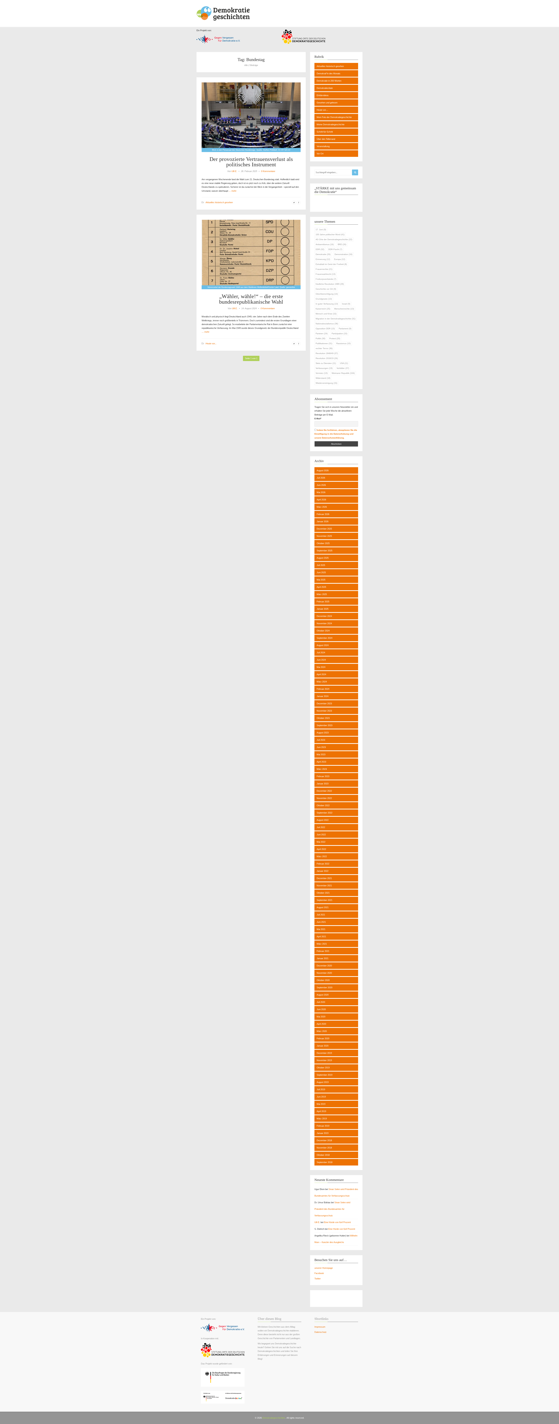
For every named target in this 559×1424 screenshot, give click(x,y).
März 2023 (322, 769)
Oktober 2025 (323, 543)
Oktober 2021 (323, 893)
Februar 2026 (323, 514)
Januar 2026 (322, 521)
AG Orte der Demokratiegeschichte (334, 239)
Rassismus (343, 343)
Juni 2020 (321, 1009)
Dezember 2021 (324, 878)
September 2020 (324, 987)
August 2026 (323, 470)
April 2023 (321, 761)
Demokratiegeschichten (273, 1418)
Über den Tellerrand (326, 139)
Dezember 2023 (324, 703)
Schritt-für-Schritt (325, 131)
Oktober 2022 (323, 805)
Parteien (322, 333)
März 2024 (322, 681)
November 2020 (324, 973)
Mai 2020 (321, 1016)
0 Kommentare (268, 171)
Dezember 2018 (324, 1140)
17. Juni (321, 229)
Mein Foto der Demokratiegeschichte (334, 117)
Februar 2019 (323, 1126)
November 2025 (324, 536)
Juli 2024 (321, 652)
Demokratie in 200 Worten (329, 81)
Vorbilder (343, 368)
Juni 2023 (321, 747)
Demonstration (343, 254)
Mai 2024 (321, 667)
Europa (339, 259)
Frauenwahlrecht (326, 274)
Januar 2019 (322, 1133)
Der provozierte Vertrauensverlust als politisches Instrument (251, 162)
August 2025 (323, 558)
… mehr (232, 191)
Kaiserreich (323, 309)
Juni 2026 (321, 485)
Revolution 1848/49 (327, 353)
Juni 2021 (321, 922)
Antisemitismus (325, 244)
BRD (342, 244)
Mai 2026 (321, 492)
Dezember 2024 (324, 616)
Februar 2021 (323, 951)
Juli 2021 (321, 914)
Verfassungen (324, 368)
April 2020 (321, 1024)
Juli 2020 (321, 1002)
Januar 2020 (322, 1045)
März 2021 (322, 944)
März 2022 (322, 856)
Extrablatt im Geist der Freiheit (331, 264)
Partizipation (339, 333)
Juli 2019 (321, 1089)
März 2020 (322, 1031)
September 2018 (324, 1162)
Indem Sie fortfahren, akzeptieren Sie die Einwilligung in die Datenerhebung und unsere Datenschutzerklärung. (335, 434)
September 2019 (324, 1075)
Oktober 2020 (323, 980)
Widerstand (323, 378)
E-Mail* (317, 418)
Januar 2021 (322, 958)
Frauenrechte (324, 269)
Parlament (345, 328)
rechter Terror (324, 348)
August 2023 (323, 732)
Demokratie (323, 254)
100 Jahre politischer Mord (330, 234)
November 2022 (324, 798)
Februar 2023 (323, 776)
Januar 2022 (322, 871)
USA (344, 363)
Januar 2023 (322, 783)
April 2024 (321, 674)
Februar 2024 (323, 689)
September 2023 (324, 725)
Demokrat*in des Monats (328, 73)
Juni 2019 (321, 1096)
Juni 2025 (321, 572)
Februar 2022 (323, 863)
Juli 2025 (321, 565)
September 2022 (324, 812)
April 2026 (321, 499)
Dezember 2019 (324, 1053)
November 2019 (324, 1060)
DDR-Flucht (335, 249)
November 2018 (324, 1147)
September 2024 (324, 638)
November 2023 (324, 711)
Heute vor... (211, 343)
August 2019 (323, 1082)
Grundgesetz (324, 299)
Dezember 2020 (324, 965)
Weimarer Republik (343, 373)
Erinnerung (323, 259)
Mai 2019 (321, 1104)
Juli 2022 (321, 827)
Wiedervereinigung (326, 383)
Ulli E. (234, 171)
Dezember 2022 (324, 791)
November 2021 (324, 885)
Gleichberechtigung (327, 294)
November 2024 (324, 623)
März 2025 (322, 594)
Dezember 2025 (324, 528)
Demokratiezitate (325, 88)
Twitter (317, 1278)
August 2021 (323, 907)
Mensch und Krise (326, 314)
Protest (334, 338)
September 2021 (324, 900)
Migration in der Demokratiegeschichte (335, 318)
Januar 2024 (322, 696)
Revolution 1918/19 (327, 358)
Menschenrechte (344, 309)
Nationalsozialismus (327, 323)
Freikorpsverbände (326, 279)
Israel (346, 304)
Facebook (319, 1273)
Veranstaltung (323, 146)
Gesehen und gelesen (327, 102)
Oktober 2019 (323, 1067)
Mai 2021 (321, 929)
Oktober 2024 (323, 630)
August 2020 (323, 995)
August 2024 (323, 645)
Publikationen (324, 343)
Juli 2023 (321, 740)
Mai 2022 (321, 842)
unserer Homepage (323, 1268)
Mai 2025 (321, 579)
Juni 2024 (321, 660)
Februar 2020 (323, 1038)
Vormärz (322, 373)
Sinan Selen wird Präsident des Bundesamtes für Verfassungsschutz (332, 1209)
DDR (320, 249)
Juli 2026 (321, 478)
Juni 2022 (321, 834)
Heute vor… (322, 110)
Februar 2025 (323, 601)
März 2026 (322, 507)
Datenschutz (320, 1332)
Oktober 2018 (323, 1155)
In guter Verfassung (327, 304)
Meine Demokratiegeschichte (330, 124)
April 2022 (321, 849)
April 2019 (321, 1111)
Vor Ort (320, 153)
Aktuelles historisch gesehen (219, 202)
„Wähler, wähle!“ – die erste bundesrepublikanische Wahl (251, 299)
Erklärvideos (323, 95)
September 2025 (324, 550)
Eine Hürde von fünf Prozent (337, 1222)
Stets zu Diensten (326, 363)
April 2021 (321, 936)
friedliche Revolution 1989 (330, 284)
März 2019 (322, 1118)
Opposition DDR (325, 328)
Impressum (319, 1327)
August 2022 (323, 820)
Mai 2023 (321, 754)
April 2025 (321, 587)
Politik (320, 338)
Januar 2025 (322, 609)
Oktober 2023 (323, 718)
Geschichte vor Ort (326, 289)
